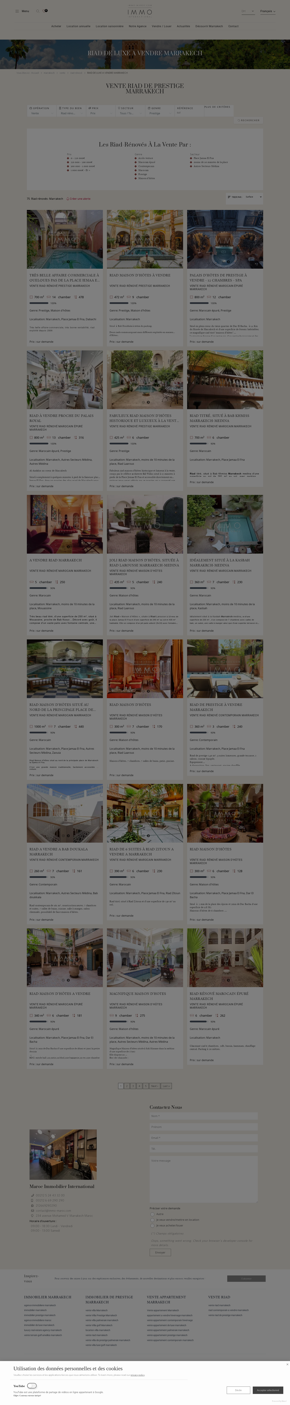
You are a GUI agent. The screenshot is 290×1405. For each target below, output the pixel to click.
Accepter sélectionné (268, 1390)
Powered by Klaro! (279, 1401)
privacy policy (138, 1374)
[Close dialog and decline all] (287, 1363)
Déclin (238, 1390)
